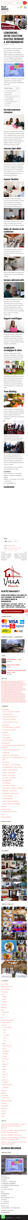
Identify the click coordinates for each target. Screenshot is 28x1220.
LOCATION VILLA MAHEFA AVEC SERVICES (10, 722)
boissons (21, 682)
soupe (19, 699)
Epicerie (3, 994)
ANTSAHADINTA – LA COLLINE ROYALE (9, 791)
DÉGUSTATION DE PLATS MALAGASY (9, 730)
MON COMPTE (4, 806)
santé (11, 699)
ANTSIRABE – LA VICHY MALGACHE (8, 772)
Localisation (7, 105)
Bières (5, 1030)
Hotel (2, 1018)
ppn (13, 696)
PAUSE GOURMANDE (6, 737)
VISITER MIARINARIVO (6, 783)
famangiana (9, 689)
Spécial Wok (5, 1074)
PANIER (2, 814)
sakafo (3, 699)
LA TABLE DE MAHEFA (5, 725)
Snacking (4, 1069)
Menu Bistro (5, 1053)
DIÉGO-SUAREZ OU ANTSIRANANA (8, 778)
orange (22, 694)
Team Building (8, 103)
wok (24, 701)
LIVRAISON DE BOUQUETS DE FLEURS (9, 811)
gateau (3, 692)
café (9, 684)
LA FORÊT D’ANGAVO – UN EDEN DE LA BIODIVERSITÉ (12, 788)
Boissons (4, 1025)
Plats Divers (4, 1103)
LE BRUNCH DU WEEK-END (7, 740)
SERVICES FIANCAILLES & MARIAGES (9, 719)
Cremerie (4, 996)
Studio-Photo (4, 1108)
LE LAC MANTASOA (5, 762)
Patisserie (4, 1056)
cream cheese (19, 687)
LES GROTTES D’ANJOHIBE (7, 796)
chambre (13, 684)
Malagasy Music (5, 1098)
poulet (10, 696)
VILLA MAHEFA (4, 7)
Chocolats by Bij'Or (5, 989)
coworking (9, 545)
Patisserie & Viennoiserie (6, 1100)
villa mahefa (19, 701)
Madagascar (4, 1090)
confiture (12, 687)
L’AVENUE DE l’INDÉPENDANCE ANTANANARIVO (11, 804)
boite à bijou (4, 684)
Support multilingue (9, 99)
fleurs (14, 689)
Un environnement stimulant (10, 90)
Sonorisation (5, 1087)
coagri (3, 687)
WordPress (14, 1217)
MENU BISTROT (5, 732)
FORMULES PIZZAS (6, 735)
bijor (10, 682)
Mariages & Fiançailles (7, 1085)
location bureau (10, 550)
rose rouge (18, 696)
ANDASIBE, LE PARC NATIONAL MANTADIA (10, 755)
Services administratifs (9, 97)
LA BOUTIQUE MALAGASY (6, 809)
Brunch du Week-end (7, 1046)
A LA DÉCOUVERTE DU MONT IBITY (8, 785)
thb (6, 701)
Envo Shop (23, 1217)
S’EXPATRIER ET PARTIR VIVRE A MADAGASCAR (11, 750)
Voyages (3, 1116)
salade (7, 699)
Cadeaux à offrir (4, 984)
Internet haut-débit (8, 92)
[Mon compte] (18, 7)
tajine (3, 701)
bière (16, 682)
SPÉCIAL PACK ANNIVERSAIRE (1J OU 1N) (10, 717)
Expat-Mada (3, 1005)
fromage (19, 689)
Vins (4, 1040)
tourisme (3, 1111)
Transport (3, 1113)
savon (15, 699)
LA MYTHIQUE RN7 (5, 752)
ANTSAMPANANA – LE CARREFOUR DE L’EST (10, 793)
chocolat (23, 684)
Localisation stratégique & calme (11, 101)
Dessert (4, 1048)
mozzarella (17, 694)
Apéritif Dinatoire (6, 1022)
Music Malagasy (4, 1095)
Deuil (3, 1015)
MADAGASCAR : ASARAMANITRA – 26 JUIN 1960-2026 (11, 1135)
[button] (7, 857)
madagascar (16, 550)
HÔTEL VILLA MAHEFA (5, 709)
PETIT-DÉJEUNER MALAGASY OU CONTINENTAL (11, 727)
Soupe (3, 1072)
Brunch (4, 1043)
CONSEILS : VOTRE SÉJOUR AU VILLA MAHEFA (11, 711)
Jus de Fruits (6, 1035)
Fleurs (2, 1010)
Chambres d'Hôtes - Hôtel (6, 986)
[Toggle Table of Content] (16, 88)
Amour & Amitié (5, 1012)
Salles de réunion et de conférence (11, 96)
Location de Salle (5, 1080)
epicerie (3, 689)
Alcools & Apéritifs (8, 1027)
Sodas (5, 1038)
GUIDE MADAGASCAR (5, 743)
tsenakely (10, 701)
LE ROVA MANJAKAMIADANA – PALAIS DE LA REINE (12, 767)
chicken (18, 684)
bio (13, 682)
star (23, 699)
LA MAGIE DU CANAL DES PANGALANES (9, 770)
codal (7, 687)
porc (6, 696)
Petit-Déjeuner (5, 1059)
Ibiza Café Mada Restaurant (7, 1020)
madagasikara (5, 694)
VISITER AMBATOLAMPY (6, 780)
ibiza (7, 692)
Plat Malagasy (5, 1064)
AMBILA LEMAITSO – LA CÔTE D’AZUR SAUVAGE (11, 765)
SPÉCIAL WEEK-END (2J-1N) (7, 714)
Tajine (3, 1077)
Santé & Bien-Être (5, 1106)
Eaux (4, 1032)
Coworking (4, 1082)
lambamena (11, 692)
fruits (23, 689)
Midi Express (4, 1093)
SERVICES (13, 545)
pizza (3, 696)
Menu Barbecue (5, 1051)
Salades (4, 1066)
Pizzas (3, 1061)
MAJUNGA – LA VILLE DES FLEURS (8, 775)
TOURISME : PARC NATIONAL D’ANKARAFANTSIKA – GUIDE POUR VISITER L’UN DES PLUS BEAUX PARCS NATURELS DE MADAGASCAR (13, 1126)
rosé (23, 696)
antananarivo (5, 682)
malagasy (11, 694)
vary (15, 701)
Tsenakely (4, 1002)
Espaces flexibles (8, 94)
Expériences (3, 1007)
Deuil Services (4, 992)
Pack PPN (4, 999)
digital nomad (14, 548)
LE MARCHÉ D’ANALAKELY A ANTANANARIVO (10, 801)
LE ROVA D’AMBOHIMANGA (7, 798)
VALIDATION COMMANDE (6, 817)
